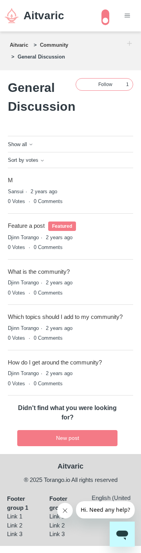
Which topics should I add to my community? (65, 316)
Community (54, 45)
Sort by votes (24, 160)
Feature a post (26, 225)
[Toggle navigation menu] (127, 15)
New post (67, 438)
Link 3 (14, 534)
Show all (18, 144)
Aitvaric (19, 45)
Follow (105, 84)
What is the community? (39, 271)
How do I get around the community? (55, 362)
